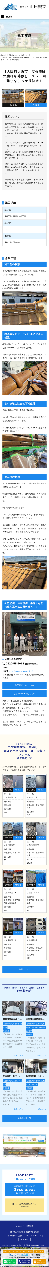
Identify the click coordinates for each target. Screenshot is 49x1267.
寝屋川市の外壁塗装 (15, 1236)
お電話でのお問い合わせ (24, 1189)
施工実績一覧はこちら (24, 685)
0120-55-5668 (15, 663)
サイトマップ (24, 1239)
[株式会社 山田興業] (24, 10)
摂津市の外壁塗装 (16, 1232)
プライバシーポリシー (33, 1236)
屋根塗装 (42, 1027)
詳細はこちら (24, 969)
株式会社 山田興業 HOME (9, 55)
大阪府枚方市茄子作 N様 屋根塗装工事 (22, 1019)
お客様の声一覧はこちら (24, 693)
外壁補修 (16, 1024)
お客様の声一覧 (24, 1118)
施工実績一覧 (25, 55)
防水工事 (29, 1031)
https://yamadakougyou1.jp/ (21, 671)
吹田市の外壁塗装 (32, 1232)
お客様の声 (8, 1024)
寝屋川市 (39, 1024)
